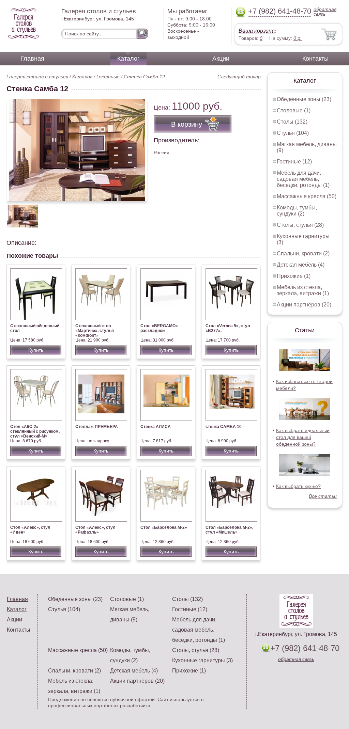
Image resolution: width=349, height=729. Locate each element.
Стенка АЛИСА (155, 426)
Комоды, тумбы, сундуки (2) (297, 211)
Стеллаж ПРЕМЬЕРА (96, 426)
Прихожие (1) (293, 276)
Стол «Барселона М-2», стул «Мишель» (229, 530)
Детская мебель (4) (300, 265)
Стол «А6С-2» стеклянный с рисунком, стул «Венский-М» (35, 431)
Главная (32, 58)
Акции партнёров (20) (304, 304)
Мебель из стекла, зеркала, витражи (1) (303, 290)
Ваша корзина (257, 31)
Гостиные (108, 76)
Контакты (315, 58)
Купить (35, 350)
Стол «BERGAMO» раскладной (159, 328)
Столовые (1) (293, 110)
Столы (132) (292, 122)
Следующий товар (239, 76)
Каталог (128, 58)
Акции (220, 58)
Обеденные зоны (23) (304, 99)
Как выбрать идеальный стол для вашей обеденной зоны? (303, 437)
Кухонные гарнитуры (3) (202, 660)
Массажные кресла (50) (306, 196)
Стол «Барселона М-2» (163, 527)
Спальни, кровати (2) (303, 253)
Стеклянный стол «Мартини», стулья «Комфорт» (94, 330)
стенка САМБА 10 (224, 426)
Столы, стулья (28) (300, 225)
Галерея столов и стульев (37, 76)
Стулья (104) (293, 133)
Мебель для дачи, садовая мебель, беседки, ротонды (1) (303, 179)
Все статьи (323, 496)
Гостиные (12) (294, 161)
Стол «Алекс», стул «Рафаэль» (95, 530)
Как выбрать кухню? (298, 486)
